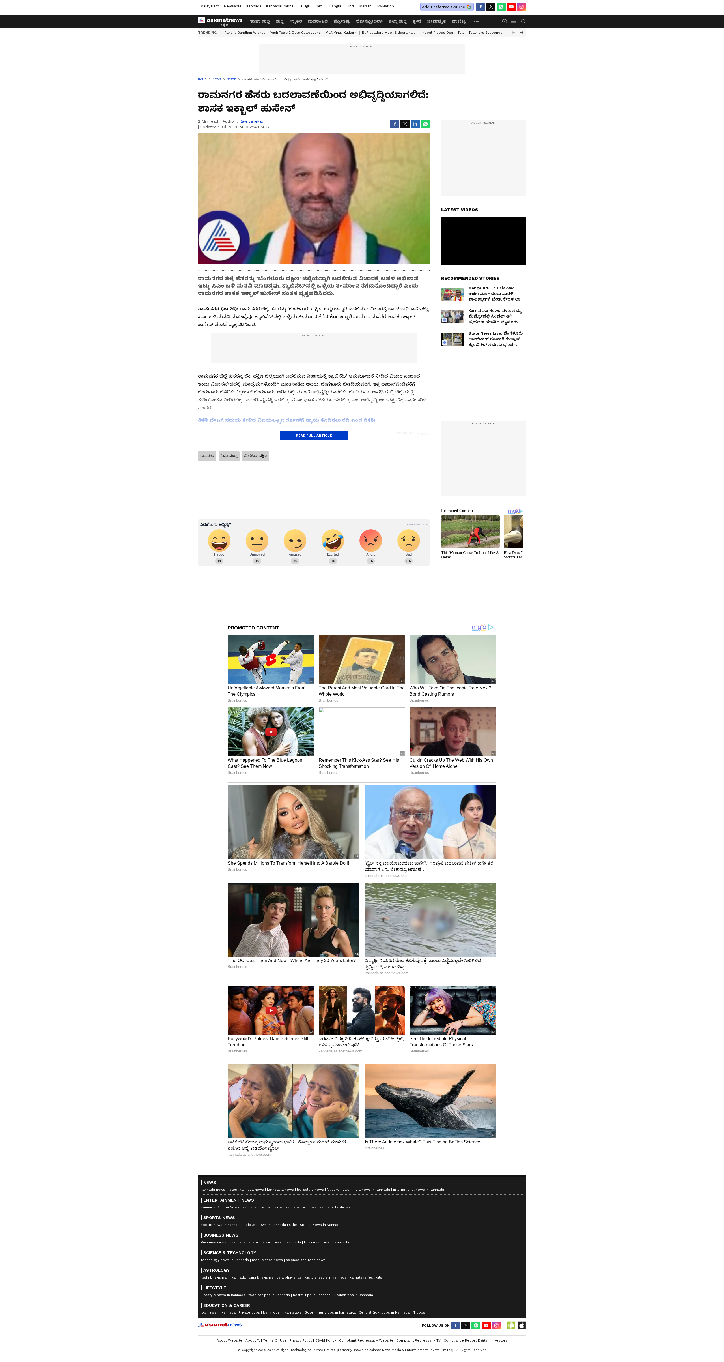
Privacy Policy (301, 1340)
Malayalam (209, 6)
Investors (499, 1340)
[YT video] (511, 7)
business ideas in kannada (326, 1242)
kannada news (213, 1190)
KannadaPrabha (280, 6)
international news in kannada (418, 1190)
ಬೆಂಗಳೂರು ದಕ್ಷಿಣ (255, 456)
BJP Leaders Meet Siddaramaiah (389, 33)
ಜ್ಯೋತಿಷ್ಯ (341, 21)
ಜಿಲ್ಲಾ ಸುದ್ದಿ (397, 21)
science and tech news (306, 1260)
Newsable (233, 6)
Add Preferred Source (443, 7)
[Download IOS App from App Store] (521, 1325)
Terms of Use (274, 1340)
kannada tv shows (335, 1207)
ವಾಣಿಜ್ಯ (459, 21)
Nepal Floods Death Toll (443, 33)
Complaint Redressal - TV (419, 1340)
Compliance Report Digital (466, 1340)
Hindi (350, 6)
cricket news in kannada (265, 1225)
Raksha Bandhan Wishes (245, 33)
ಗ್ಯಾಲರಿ (296, 21)
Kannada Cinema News (220, 1207)
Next (522, 32)
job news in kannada (218, 1312)
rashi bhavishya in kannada (223, 1277)
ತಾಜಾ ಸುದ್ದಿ (260, 21)
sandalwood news (300, 1207)
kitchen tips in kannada (353, 1295)
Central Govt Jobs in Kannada (384, 1312)
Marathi (365, 6)
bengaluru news (310, 1190)
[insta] (521, 7)
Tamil (320, 6)
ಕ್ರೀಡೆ (417, 21)
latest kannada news (246, 1190)
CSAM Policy (325, 1340)
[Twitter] (490, 7)
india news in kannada (371, 1190)
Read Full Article (314, 436)
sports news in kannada (221, 1225)
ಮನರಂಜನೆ (318, 21)
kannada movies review (262, 1207)
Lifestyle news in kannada (223, 1295)
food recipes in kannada (269, 1295)
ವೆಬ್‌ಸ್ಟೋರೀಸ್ (369, 21)
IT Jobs (419, 1312)
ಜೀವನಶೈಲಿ (436, 21)
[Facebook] (480, 7)
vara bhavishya (289, 1277)
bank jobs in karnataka (282, 1312)
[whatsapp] (501, 7)
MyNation (385, 6)
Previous (513, 32)
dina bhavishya (261, 1277)
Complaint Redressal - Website (366, 1340)
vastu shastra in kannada (325, 1277)
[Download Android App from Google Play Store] (511, 1325)
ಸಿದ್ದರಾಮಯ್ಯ (229, 456)
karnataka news (280, 1190)
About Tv (252, 1340)
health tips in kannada (312, 1295)
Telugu (304, 6)
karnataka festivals (366, 1277)
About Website (229, 1340)
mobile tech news (267, 1260)
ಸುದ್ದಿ (280, 21)
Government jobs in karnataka (330, 1312)
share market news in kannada (275, 1242)
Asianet (220, 1324)
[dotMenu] (476, 21)
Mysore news (338, 1190)
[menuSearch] (523, 21)
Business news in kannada (223, 1242)
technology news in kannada (225, 1260)
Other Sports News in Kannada (315, 1225)
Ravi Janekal (251, 121)
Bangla (335, 6)
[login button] (506, 21)
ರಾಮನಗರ (207, 456)
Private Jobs (249, 1312)
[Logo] (222, 21)
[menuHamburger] (513, 21)
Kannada (253, 6)
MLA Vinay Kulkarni (341, 33)
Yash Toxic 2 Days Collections (295, 33)
